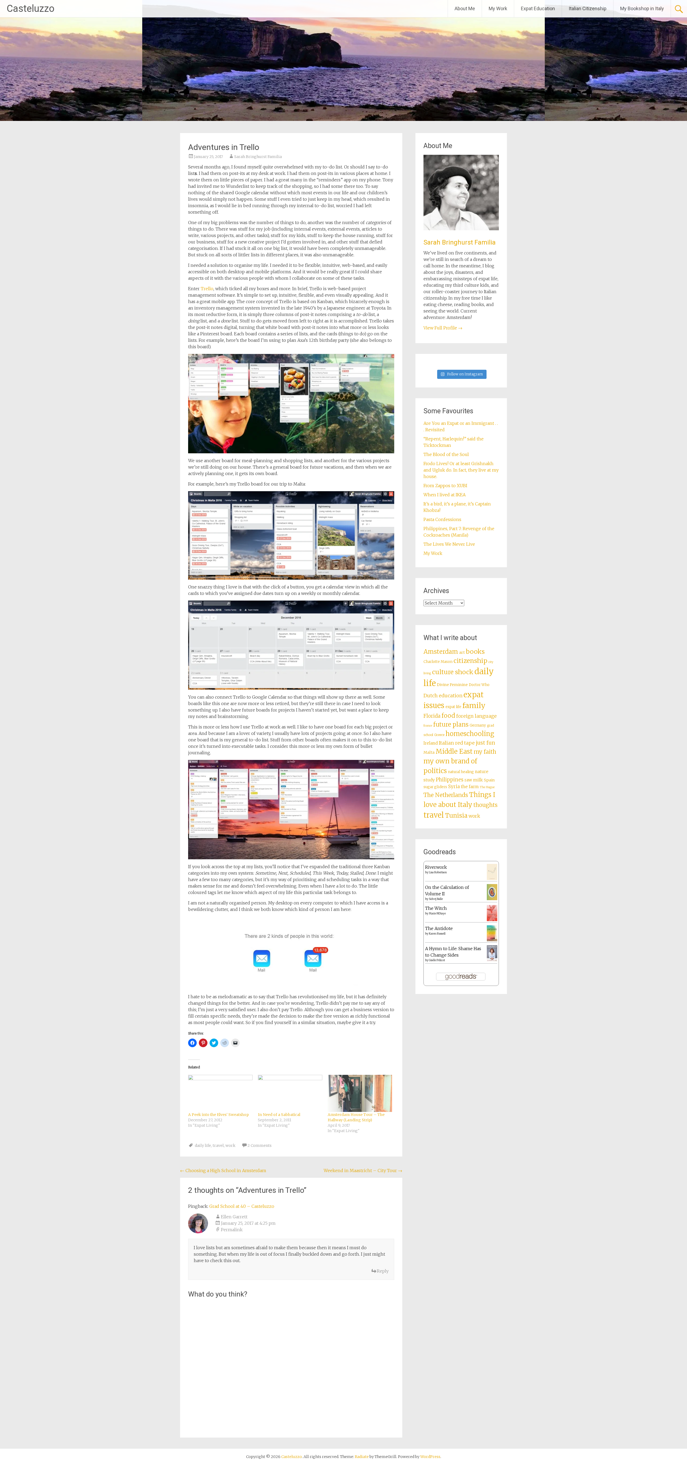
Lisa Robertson (438, 872)
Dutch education (442, 695)
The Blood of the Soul (446, 454)
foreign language (476, 716)
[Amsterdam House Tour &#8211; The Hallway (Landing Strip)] (360, 1093)
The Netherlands (445, 795)
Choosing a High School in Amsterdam (223, 1170)
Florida (431, 716)
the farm (470, 786)
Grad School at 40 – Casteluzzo (241, 1206)
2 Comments (259, 1145)
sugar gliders (435, 787)
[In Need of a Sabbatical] (290, 1093)
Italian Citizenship (587, 8)
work (230, 1145)
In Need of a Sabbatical (279, 1114)
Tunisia (456, 815)
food (448, 715)
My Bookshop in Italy (642, 8)
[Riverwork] (492, 878)
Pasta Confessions (442, 519)
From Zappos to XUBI (445, 485)
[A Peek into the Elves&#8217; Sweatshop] (220, 1093)
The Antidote (439, 928)
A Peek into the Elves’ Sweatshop (218, 1114)
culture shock (452, 672)
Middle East (454, 751)
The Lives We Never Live (449, 544)
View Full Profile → (442, 328)
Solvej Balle (436, 899)
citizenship (470, 661)
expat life (453, 707)
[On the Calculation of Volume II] (492, 898)
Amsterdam (440, 651)
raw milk (474, 779)
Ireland (430, 743)
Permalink (232, 1229)
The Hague (487, 787)
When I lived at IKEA (444, 494)
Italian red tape (457, 743)
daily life (203, 1145)
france (427, 725)
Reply (383, 1271)
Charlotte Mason (437, 661)
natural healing (461, 772)
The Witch (436, 908)
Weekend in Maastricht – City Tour (363, 1170)
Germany (478, 725)
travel (218, 1145)
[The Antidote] (492, 939)
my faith (485, 751)
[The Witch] (492, 919)
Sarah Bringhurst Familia (258, 156)
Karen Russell (437, 933)
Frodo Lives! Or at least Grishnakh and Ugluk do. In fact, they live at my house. (461, 470)
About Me (465, 8)
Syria (454, 786)
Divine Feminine (452, 684)
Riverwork (436, 867)
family (473, 705)
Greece (439, 735)
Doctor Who (479, 685)
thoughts (485, 805)
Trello (207, 288)
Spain (489, 780)
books (475, 651)
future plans (451, 724)
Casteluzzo (30, 8)
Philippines (449, 780)
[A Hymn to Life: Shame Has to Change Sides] (492, 960)
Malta (428, 752)
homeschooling (469, 734)
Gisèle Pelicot (437, 960)
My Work (498, 8)
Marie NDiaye (437, 913)
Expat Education (538, 8)
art (462, 652)
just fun (485, 742)
